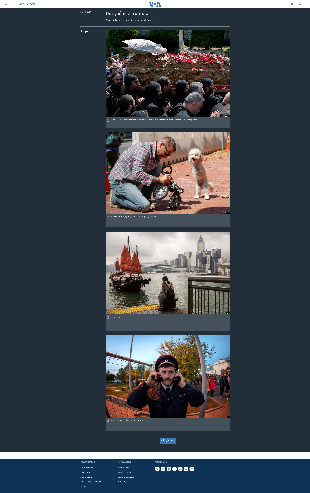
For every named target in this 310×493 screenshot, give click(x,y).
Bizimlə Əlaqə (123, 468)
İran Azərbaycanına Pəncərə (92, 482)
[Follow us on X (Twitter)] (174, 469)
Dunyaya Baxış (86, 477)
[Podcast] (186, 469)
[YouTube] (292, 4)
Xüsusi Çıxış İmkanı (126, 477)
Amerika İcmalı (86, 468)
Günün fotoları (27, 4)
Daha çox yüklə (167, 441)
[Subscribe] (191, 469)
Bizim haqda (123, 482)
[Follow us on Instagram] (163, 469)
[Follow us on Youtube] (169, 469)
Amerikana (85, 472)
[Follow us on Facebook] (157, 469)
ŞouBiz (83, 486)
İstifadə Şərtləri (124, 472)
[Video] (299, 4)
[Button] (85, 32)
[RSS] (180, 469)
